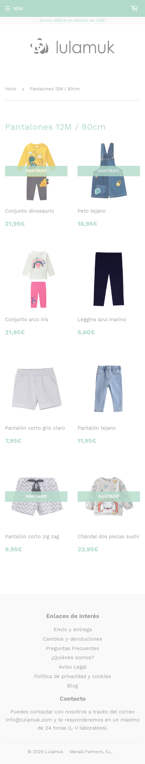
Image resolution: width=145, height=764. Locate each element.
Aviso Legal (73, 667)
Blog (72, 686)
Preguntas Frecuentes (72, 648)
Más (18, 8)
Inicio (10, 88)
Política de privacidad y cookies (72, 676)
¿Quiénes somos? (72, 657)
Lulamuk (54, 751)
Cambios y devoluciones (72, 639)
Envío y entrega (73, 630)
